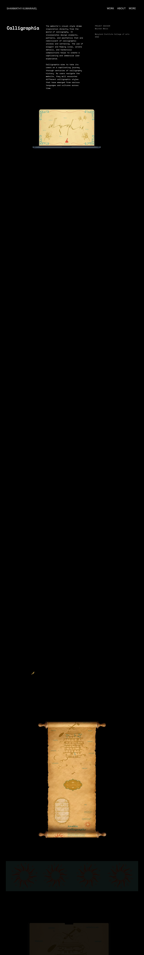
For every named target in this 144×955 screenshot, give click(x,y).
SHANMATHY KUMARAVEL (22, 8)
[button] (138, 716)
